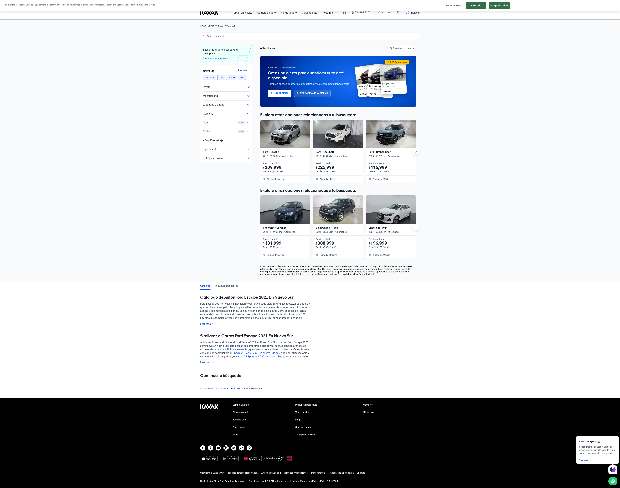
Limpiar (242, 70)
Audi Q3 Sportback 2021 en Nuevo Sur (259, 356)
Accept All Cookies (499, 5)
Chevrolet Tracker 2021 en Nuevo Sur (253, 353)
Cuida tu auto (309, 12)
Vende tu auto (289, 12)
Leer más (205, 323)
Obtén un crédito (242, 12)
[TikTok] (241, 448)
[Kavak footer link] (209, 420)
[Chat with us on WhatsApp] (613, 481)
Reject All (475, 5)
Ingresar (415, 12)
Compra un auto (266, 12)
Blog (297, 419)
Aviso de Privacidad (271, 473)
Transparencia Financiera (341, 473)
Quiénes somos (303, 427)
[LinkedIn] (233, 448)
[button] (209, 77)
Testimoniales (302, 412)
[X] (226, 448)
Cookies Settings (453, 5)
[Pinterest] (249, 448)
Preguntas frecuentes (226, 285)
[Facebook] (202, 448)
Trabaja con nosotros (306, 434)
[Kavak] (209, 12)
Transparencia (318, 473)
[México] (344, 12)
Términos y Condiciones (296, 473)
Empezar (584, 460)
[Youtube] (218, 448)
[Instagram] (210, 448)
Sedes (235, 434)
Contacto (368, 404)
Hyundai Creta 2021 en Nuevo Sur (229, 349)
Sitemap (361, 473)
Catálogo (205, 285)
